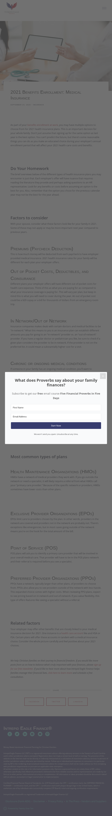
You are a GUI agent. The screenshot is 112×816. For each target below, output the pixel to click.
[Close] (103, 376)
